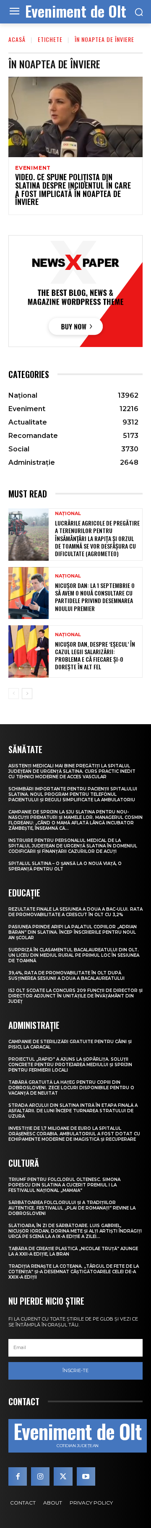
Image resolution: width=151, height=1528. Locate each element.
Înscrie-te (75, 1370)
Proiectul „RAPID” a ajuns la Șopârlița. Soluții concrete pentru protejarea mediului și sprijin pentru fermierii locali (70, 1065)
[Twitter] (63, 1476)
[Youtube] (86, 1476)
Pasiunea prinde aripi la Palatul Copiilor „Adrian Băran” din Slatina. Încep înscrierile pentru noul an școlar (72, 932)
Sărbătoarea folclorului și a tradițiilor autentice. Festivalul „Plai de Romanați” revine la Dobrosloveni (71, 1208)
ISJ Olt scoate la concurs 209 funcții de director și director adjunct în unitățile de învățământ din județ (75, 996)
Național (68, 513)
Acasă (17, 39)
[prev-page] (13, 693)
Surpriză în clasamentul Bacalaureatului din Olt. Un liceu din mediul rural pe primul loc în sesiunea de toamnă (73, 955)
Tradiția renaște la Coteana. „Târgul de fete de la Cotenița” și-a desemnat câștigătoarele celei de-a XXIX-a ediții (73, 1272)
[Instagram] (40, 1476)
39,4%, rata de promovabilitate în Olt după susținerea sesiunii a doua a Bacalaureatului (66, 975)
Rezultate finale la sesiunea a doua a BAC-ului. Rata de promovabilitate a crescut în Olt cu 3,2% (75, 911)
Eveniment (33, 168)
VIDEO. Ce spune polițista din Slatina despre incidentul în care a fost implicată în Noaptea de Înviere (73, 189)
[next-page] (27, 693)
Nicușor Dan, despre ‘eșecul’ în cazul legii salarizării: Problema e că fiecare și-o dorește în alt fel (95, 655)
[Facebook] (17, 1476)
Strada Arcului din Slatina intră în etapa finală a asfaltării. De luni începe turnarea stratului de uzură (73, 1111)
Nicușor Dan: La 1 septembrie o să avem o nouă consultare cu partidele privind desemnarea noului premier (95, 597)
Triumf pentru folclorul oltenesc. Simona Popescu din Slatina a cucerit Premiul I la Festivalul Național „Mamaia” (64, 1185)
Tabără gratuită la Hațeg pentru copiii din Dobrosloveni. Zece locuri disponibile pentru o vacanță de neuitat (71, 1088)
